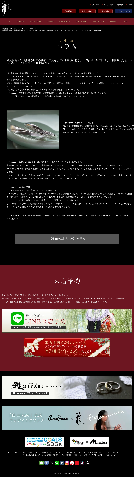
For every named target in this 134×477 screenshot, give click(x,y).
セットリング (33, 452)
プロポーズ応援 (98, 21)
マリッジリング (58, 452)
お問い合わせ (78, 455)
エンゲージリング (45, 452)
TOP (9, 21)
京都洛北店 (114, 452)
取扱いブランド (35, 21)
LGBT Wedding (81, 21)
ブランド (25, 452)
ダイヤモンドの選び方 (26, 455)
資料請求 (69, 455)
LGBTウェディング (83, 452)
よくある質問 (108, 5)
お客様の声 (95, 5)
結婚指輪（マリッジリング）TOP (13, 29)
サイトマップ (96, 455)
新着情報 (120, 5)
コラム (130, 5)
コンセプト (20, 21)
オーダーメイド (65, 21)
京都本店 (106, 452)
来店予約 (87, 455)
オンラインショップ (108, 455)
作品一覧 (50, 21)
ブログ (124, 21)
